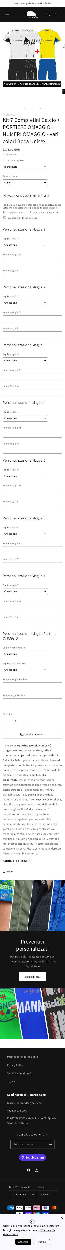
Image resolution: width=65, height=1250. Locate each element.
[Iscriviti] (51, 1144)
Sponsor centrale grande (45, 212)
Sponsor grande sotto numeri (23, 217)
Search (11, 1081)
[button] (7, 14)
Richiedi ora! (32, 976)
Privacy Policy (15, 1065)
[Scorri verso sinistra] (25, 108)
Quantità (7, 714)
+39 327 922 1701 (17, 1110)
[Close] (62, 1217)
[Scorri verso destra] (40, 108)
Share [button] (10, 871)
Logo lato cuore (16, 212)
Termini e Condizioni (19, 1073)
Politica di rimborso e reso (22, 1056)
